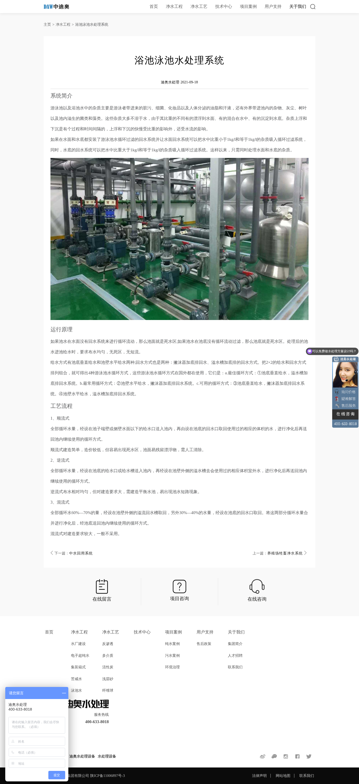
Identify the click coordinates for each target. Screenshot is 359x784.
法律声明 (259, 776)
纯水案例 (172, 644)
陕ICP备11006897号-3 (107, 776)
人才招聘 (235, 656)
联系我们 (235, 667)
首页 (154, 6)
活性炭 (107, 667)
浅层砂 (107, 679)
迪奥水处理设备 (82, 756)
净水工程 (174, 6)
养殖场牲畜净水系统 (285, 553)
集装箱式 (78, 667)
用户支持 (273, 6)
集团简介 (235, 644)
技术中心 (223, 6)
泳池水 (76, 690)
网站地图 (283, 776)
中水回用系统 (81, 553)
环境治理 (172, 667)
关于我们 (297, 6)
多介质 (107, 656)
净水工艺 (199, 6)
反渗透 (107, 644)
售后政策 (204, 644)
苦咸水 (76, 679)
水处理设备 (107, 756)
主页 (47, 24)
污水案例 (172, 656)
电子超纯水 (80, 656)
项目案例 (248, 6)
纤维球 (107, 690)
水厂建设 (78, 644)
